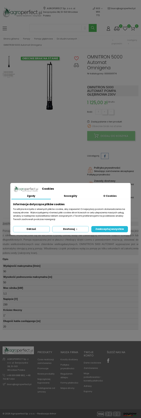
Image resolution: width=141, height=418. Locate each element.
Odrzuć (31, 229)
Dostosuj (69, 229)
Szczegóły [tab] (70, 196)
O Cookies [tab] (110, 196)
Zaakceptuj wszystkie (109, 229)
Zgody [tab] (31, 196)
